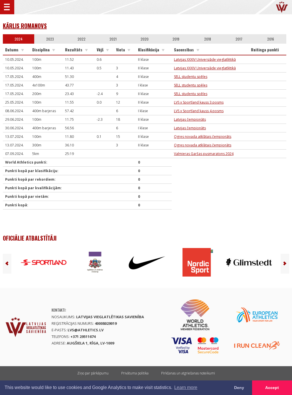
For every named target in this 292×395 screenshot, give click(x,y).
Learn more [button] (185, 387)
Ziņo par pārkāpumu (93, 373)
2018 (207, 39)
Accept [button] (272, 387)
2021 (113, 39)
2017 (239, 39)
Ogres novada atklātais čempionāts (202, 136)
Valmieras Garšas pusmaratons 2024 (204, 153)
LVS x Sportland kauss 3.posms (199, 102)
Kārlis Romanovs (25, 25)
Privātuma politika (135, 373)
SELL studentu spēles (190, 76)
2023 (50, 39)
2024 (19, 39)
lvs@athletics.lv (86, 329)
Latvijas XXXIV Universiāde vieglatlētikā (205, 59)
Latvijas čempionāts (190, 119)
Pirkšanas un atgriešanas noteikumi (188, 373)
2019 (176, 39)
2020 (145, 39)
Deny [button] (239, 387)
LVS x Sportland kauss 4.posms (199, 110)
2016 (270, 39)
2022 (82, 39)
